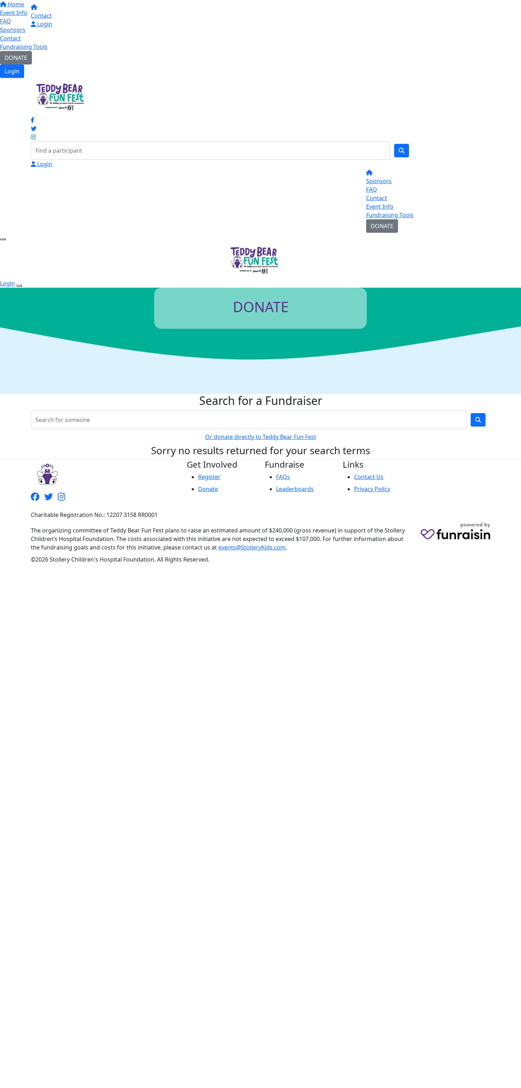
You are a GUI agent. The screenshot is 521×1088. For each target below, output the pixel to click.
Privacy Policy (372, 489)
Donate (208, 489)
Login (12, 71)
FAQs (283, 477)
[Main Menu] (3, 239)
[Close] (19, 285)
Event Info (379, 206)
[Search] (401, 150)
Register (209, 477)
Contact (10, 38)
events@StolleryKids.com (252, 547)
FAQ (371, 189)
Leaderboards (295, 489)
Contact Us (368, 477)
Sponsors (379, 181)
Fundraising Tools (23, 47)
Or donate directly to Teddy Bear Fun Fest (260, 437)
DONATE (16, 58)
